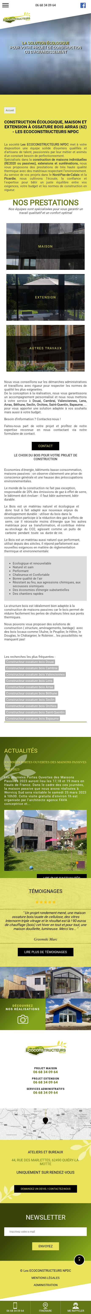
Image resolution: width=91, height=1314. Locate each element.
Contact (45, 446)
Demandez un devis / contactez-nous (45, 1188)
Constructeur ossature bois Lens (29, 681)
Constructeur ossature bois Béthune (31, 693)
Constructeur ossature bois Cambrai (32, 668)
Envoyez (46, 1246)
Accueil (10, 110)
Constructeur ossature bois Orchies (31, 706)
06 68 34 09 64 (45, 5)
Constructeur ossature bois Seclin (30, 700)
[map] (45, 1124)
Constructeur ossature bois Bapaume (32, 719)
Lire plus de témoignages (45, 952)
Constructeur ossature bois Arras (29, 687)
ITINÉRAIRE (45, 1310)
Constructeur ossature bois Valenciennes (35, 674)
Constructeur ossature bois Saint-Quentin (35, 712)
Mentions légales (45, 1278)
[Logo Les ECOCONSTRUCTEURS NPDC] (16, 18)
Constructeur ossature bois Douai (30, 662)
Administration (46, 1285)
